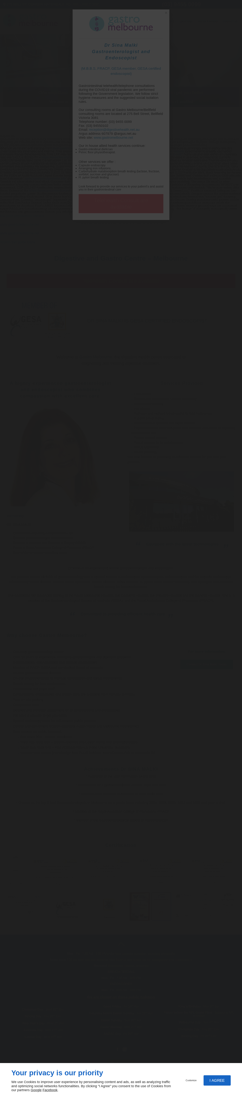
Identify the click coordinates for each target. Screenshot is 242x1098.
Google (36, 1090)
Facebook (50, 1090)
